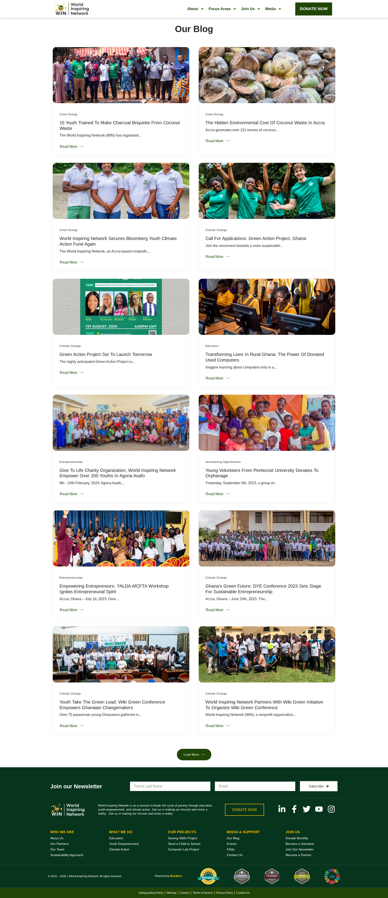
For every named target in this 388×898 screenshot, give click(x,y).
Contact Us (243, 892)
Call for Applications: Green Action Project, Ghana (255, 238)
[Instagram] (331, 809)
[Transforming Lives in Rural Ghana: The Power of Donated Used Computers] (267, 307)
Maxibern (176, 876)
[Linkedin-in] (282, 809)
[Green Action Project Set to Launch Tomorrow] (121, 307)
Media (270, 9)
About (192, 9)
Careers (185, 892)
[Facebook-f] (294, 809)
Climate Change (216, 230)
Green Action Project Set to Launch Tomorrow (106, 354)
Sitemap (171, 892)
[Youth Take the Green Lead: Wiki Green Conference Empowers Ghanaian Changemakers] (121, 654)
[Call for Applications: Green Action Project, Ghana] (267, 191)
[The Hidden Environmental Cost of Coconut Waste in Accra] (267, 75)
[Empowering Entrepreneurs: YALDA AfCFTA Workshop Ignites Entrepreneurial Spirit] (121, 538)
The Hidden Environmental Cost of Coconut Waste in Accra (265, 122)
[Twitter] (307, 809)
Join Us (248, 9)
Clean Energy (69, 114)
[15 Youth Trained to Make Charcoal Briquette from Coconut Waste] (121, 75)
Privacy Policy (224, 892)
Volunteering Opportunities (223, 462)
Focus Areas (220, 9)
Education (212, 346)
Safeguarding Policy (151, 892)
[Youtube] (319, 809)
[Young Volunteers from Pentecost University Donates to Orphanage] (267, 423)
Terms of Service (203, 892)
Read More (68, 146)
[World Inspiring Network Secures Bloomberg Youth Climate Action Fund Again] (121, 191)
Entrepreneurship (71, 462)
